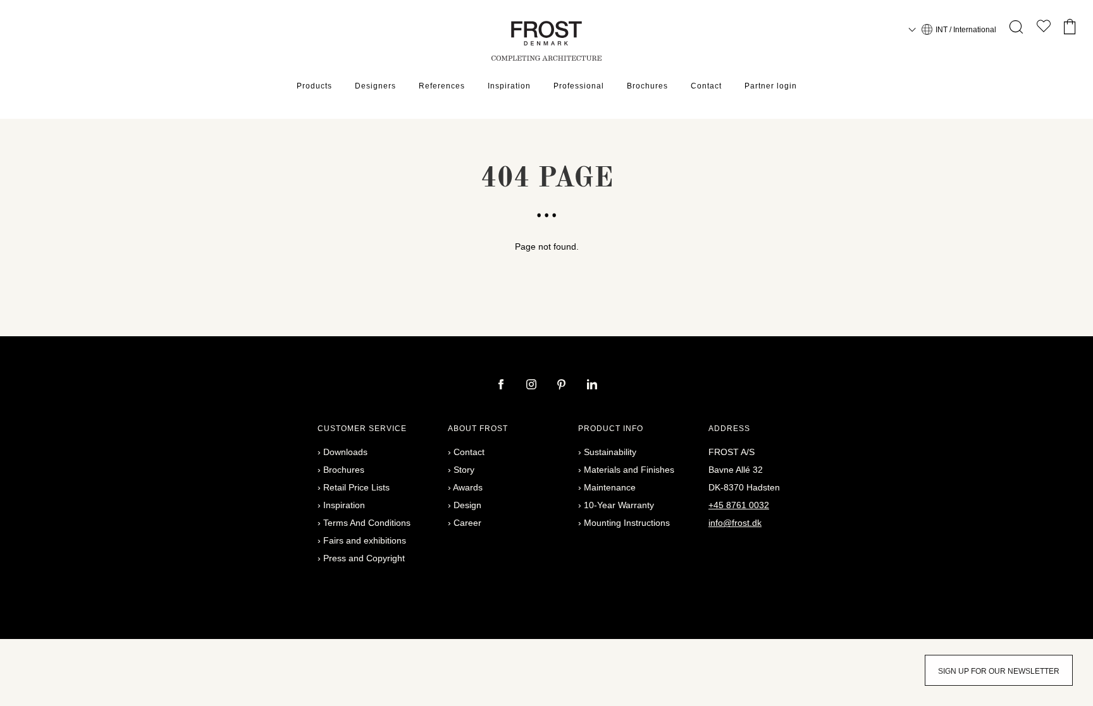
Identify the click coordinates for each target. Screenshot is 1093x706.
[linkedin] (592, 385)
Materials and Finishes (629, 470)
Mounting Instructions (627, 523)
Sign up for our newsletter (998, 671)
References (442, 86)
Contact (706, 86)
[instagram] (532, 385)
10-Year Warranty (619, 505)
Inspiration (509, 86)
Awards (468, 487)
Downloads (345, 452)
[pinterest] (563, 385)
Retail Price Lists (356, 487)
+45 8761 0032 (738, 505)
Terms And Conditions (367, 523)
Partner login (770, 86)
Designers (375, 86)
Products (314, 86)
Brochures (647, 86)
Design (467, 505)
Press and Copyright (364, 558)
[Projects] (1044, 28)
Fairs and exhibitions (364, 540)
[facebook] (502, 385)
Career (467, 523)
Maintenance (610, 487)
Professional (578, 86)
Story (464, 470)
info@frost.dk (735, 523)
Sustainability (610, 452)
